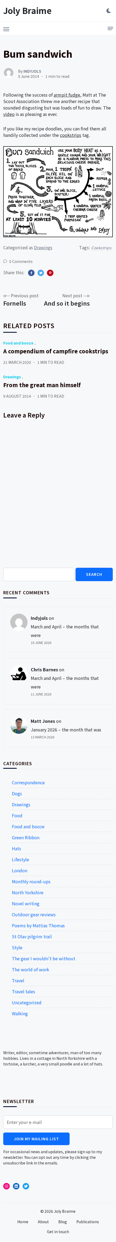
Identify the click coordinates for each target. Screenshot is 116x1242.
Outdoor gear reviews (34, 914)
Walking (20, 1013)
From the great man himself (42, 385)
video (9, 114)
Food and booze (18, 343)
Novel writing (25, 903)
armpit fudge (67, 94)
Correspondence (28, 782)
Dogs (17, 793)
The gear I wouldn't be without (43, 958)
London (19, 870)
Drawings (43, 247)
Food (17, 815)
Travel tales (23, 991)
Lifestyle (20, 859)
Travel (18, 980)
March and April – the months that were (65, 630)
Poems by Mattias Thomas (38, 925)
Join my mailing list (36, 1138)
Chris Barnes (44, 669)
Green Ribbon (25, 837)
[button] (6, 27)
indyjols (39, 618)
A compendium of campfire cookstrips (55, 351)
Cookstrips (101, 247)
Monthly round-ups (31, 881)
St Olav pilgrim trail (32, 936)
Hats (16, 848)
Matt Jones (43, 721)
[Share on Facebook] (31, 273)
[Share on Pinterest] (50, 273)
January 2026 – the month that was (66, 729)
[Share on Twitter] (40, 273)
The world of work (30, 969)
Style (17, 947)
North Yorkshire (27, 892)
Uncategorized (27, 1002)
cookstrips (70, 135)
